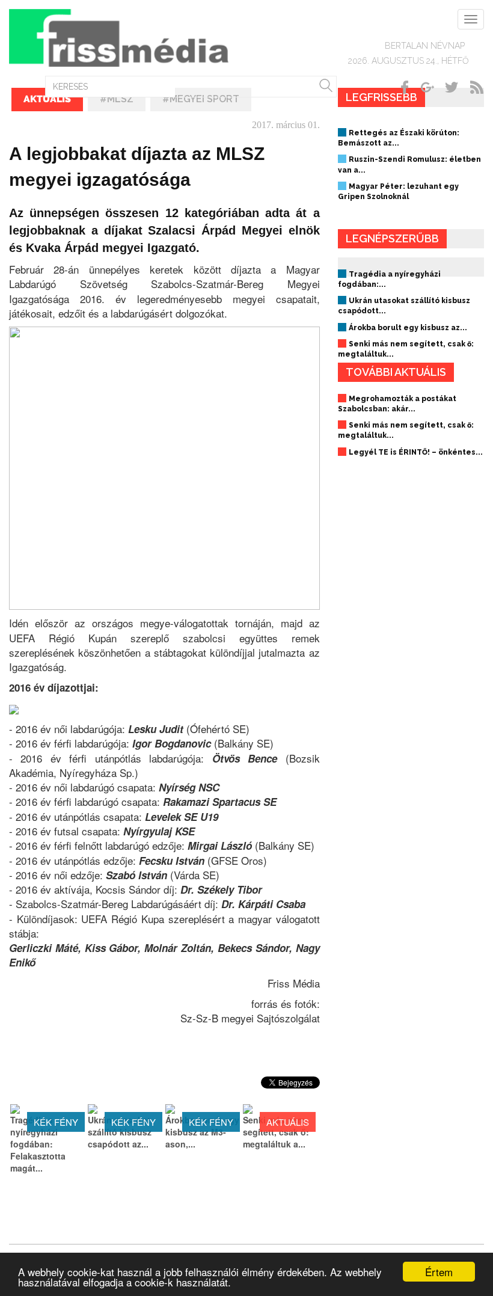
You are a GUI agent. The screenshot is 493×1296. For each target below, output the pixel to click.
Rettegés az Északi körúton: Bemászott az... (398, 138)
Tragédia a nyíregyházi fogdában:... (389, 279)
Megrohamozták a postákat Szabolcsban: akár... (397, 404)
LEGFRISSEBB (381, 97)
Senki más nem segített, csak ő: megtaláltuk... (406, 349)
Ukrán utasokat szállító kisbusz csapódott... (404, 305)
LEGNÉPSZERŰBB (392, 238)
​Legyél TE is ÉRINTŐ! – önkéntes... (416, 452)
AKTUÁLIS (287, 1122)
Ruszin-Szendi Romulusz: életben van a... (409, 164)
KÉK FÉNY (56, 1122)
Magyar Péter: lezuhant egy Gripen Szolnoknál (398, 191)
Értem (439, 1271)
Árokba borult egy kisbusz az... (408, 328)
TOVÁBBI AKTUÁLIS (396, 372)
